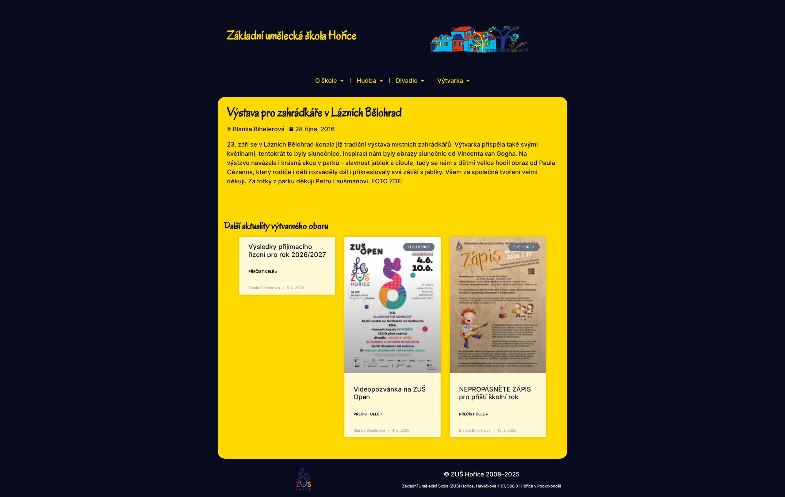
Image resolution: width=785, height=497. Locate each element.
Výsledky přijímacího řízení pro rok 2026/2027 (287, 250)
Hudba (366, 80)
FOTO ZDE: (387, 181)
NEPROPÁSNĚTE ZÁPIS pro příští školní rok (495, 393)
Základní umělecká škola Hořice (292, 35)
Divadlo (407, 80)
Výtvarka (450, 80)
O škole (326, 80)
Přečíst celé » (263, 271)
